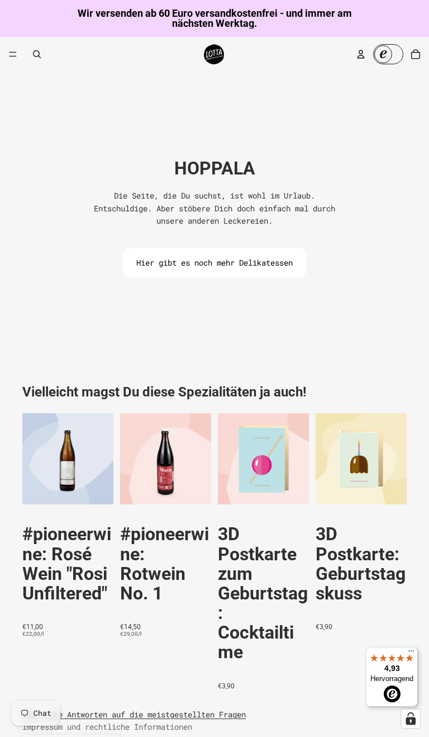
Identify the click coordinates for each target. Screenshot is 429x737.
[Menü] (13, 54)
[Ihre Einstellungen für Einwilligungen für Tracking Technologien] (410, 718)
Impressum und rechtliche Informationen (107, 726)
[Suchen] (37, 54)
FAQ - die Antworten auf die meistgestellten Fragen (134, 714)
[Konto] (361, 54)
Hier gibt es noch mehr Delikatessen (214, 262)
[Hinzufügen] (96, 488)
